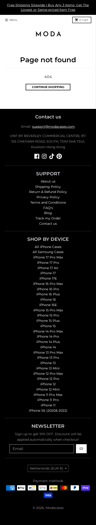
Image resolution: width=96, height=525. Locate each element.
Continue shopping (48, 87)
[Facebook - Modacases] (37, 156)
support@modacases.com (53, 126)
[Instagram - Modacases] (44, 156)
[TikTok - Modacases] (52, 156)
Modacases (55, 508)
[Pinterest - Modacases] (59, 156)
